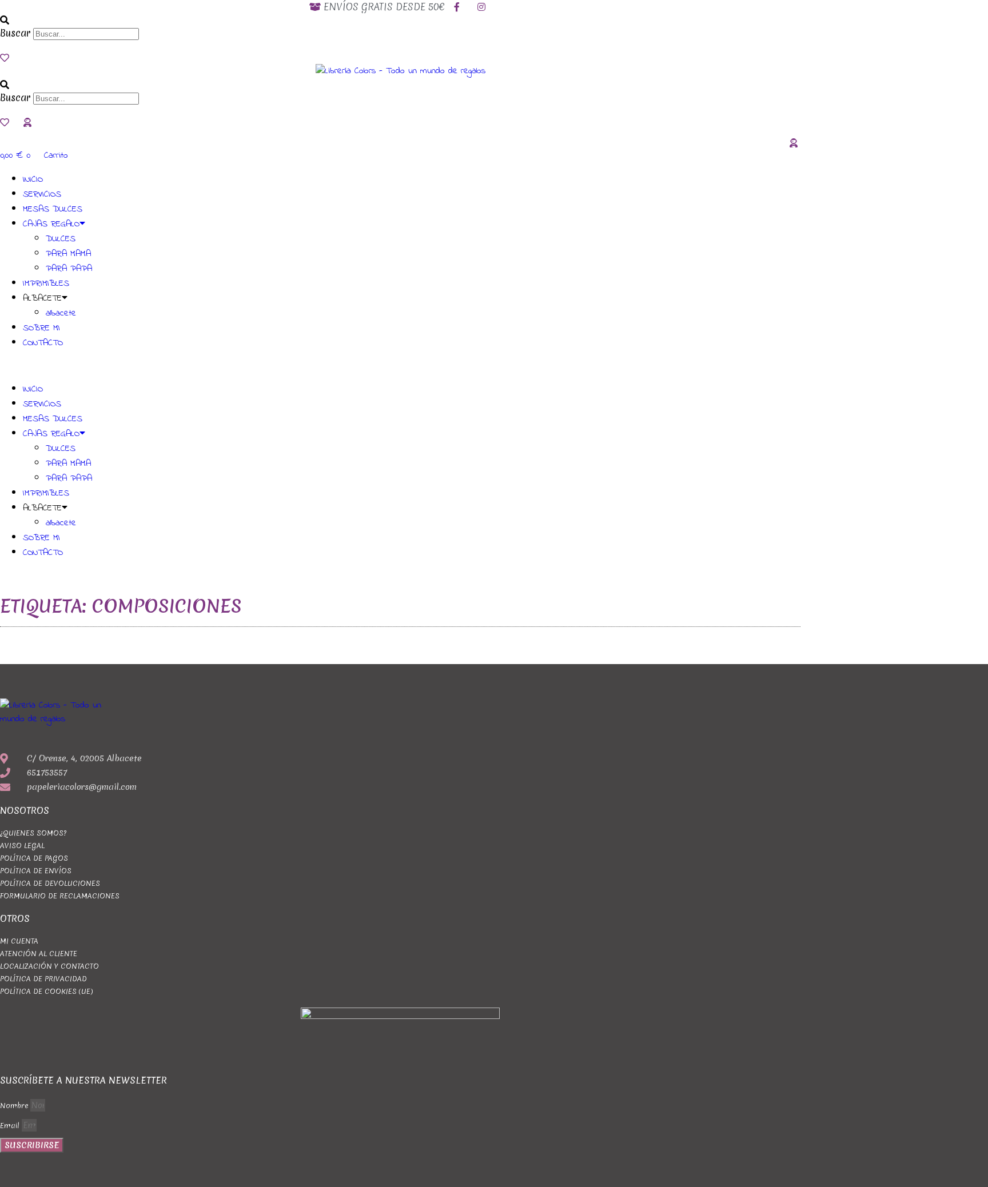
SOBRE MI (41, 328)
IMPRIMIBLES (46, 283)
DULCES (60, 239)
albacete (61, 313)
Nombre (15, 1105)
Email (11, 1125)
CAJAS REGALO (51, 224)
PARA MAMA (68, 254)
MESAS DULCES (52, 209)
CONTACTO (43, 343)
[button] (400, 19)
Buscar (15, 32)
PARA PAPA (69, 268)
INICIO (33, 179)
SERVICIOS (42, 194)
